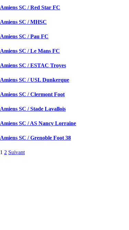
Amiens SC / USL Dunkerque (34, 80)
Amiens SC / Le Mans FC (30, 51)
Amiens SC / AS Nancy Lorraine (38, 123)
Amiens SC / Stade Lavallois (33, 109)
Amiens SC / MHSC (23, 22)
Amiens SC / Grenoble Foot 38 (35, 138)
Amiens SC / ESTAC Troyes (33, 65)
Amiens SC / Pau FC (24, 36)
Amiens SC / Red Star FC (30, 7)
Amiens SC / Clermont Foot (32, 94)
